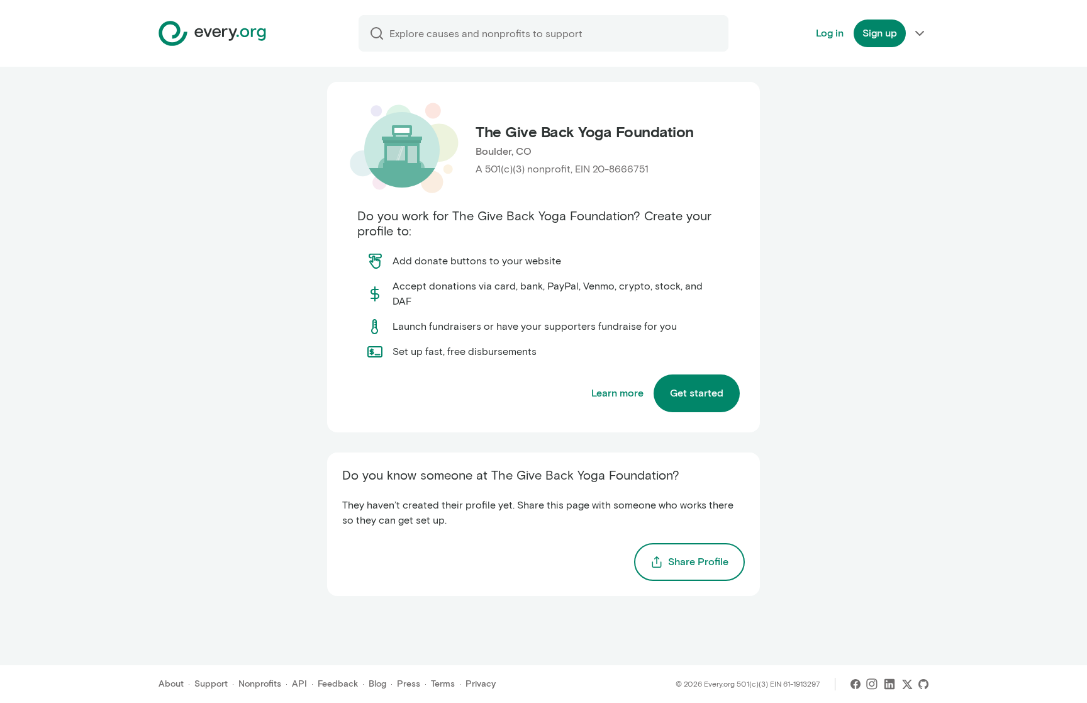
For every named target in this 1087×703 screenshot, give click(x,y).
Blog (377, 683)
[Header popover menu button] (919, 33)
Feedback (338, 683)
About (171, 683)
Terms (443, 683)
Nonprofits (259, 683)
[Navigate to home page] (212, 33)
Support (211, 683)
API (299, 683)
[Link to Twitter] (907, 684)
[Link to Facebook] (855, 684)
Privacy (480, 683)
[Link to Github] (923, 684)
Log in (830, 33)
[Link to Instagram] (872, 684)
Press (408, 683)
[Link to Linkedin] (889, 684)
